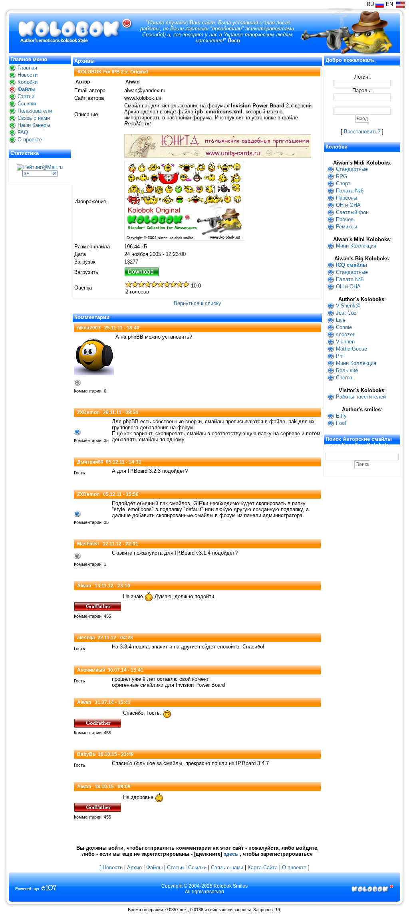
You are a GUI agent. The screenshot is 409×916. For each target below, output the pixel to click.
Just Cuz (346, 313)
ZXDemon (88, 412)
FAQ (23, 132)
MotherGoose (351, 349)
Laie (340, 320)
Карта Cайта (263, 867)
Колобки (28, 82)
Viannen (345, 342)
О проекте (30, 140)
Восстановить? (362, 132)
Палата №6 (349, 191)
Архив (134, 867)
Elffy (341, 416)
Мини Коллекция (356, 246)
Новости (28, 75)
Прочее (344, 219)
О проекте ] (296, 867)
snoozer (345, 334)
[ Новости (111, 867)
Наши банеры (34, 125)
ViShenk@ (348, 306)
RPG (341, 176)
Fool (341, 423)
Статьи (26, 96)
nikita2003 (89, 328)
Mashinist (88, 544)
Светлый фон (352, 212)
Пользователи (35, 111)
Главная (27, 68)
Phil (340, 356)
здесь (231, 854)
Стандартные (352, 169)
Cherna (344, 378)
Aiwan (84, 586)
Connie (344, 327)
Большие (347, 370)
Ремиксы (346, 227)
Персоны (346, 198)
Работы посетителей (361, 397)
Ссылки (27, 104)
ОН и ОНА (348, 205)
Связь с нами (34, 118)
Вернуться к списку (197, 303)
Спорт (343, 183)
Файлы (27, 89)
